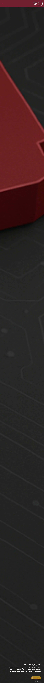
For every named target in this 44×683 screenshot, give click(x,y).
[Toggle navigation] (2, 3)
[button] (40, 681)
